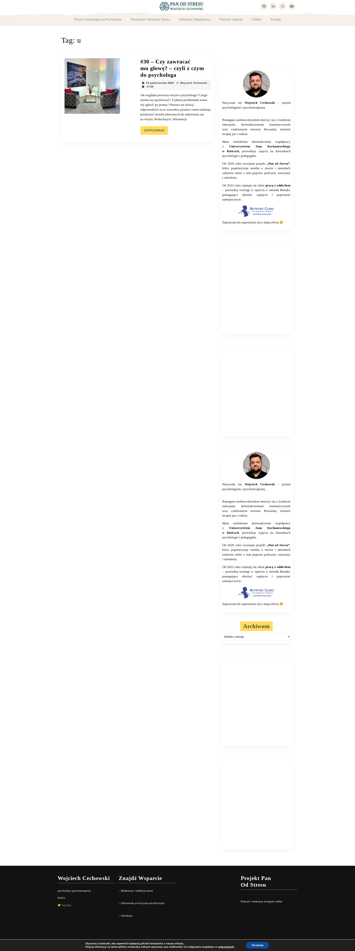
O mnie (256, 19)
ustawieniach (226, 947)
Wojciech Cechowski (193, 83)
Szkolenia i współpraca (194, 19)
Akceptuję (257, 945)
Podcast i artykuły (231, 19)
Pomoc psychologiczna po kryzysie (98, 19)
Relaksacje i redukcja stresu (150, 19)
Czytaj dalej (156, 132)
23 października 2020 (160, 83)
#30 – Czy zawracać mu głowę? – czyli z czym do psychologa (172, 68)
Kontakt (276, 19)
